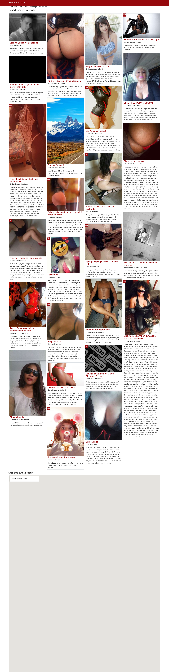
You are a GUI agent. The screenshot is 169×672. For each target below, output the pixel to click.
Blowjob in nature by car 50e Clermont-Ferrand (100, 375)
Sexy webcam (54, 341)
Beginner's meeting (57, 165)
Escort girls (13, 7)
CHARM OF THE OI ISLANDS (62, 387)
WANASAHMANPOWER (17, 3)
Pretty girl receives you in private (26, 258)
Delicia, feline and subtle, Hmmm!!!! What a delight (65, 213)
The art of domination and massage (141, 39)
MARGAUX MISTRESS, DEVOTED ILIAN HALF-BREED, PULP (140, 337)
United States (23, 7)
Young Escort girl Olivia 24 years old (102, 262)
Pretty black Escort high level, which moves (24, 180)
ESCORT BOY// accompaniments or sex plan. (141, 263)
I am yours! (53, 274)
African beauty (17, 417)
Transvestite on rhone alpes (61, 457)
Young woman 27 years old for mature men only (24, 85)
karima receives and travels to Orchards (100, 207)
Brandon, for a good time (98, 329)
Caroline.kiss (92, 442)
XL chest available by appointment (64, 81)
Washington (34, 7)
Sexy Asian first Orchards (98, 66)
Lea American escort (96, 131)
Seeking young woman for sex (24, 43)
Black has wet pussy (134, 161)
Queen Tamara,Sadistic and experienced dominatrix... (23, 329)
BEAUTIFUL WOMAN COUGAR (138, 103)
